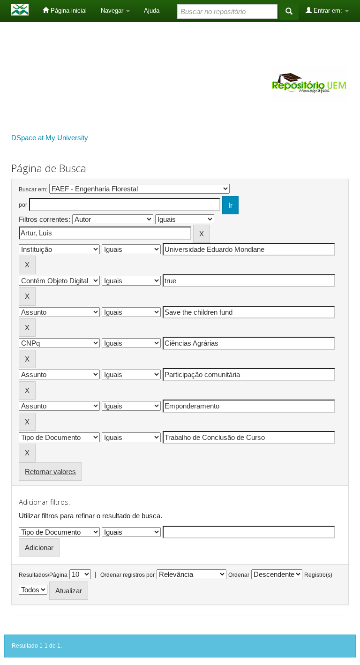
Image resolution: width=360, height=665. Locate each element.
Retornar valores (50, 472)
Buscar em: (33, 189)
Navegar (113, 10)
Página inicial (68, 10)
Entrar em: (328, 10)
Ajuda (151, 10)
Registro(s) (318, 575)
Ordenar (238, 575)
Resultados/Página (43, 575)
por (23, 205)
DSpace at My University (49, 138)
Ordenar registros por (127, 575)
